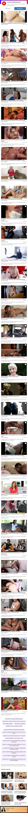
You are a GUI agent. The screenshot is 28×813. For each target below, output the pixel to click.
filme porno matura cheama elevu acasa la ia (14, 721)
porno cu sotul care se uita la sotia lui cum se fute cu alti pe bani (14, 745)
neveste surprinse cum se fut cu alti (14, 738)
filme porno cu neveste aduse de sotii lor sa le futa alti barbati (14, 760)
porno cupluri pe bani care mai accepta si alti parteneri (14, 752)
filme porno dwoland (20, 723)
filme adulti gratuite (8, 723)
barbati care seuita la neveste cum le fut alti (14, 735)
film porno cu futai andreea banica (14, 718)
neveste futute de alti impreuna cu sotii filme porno (14, 756)
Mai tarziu (7, 8)
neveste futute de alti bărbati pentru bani (14, 729)
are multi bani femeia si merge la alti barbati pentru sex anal (14, 748)
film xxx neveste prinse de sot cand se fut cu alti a (14, 732)
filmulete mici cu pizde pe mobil (14, 726)
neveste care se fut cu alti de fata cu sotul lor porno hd (14, 741)
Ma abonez (20, 8)
